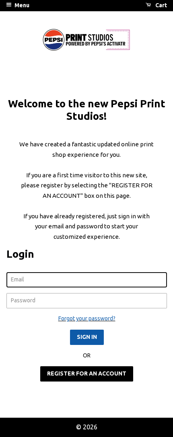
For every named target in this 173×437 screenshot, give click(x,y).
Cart (160, 5)
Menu (21, 5)
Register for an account (86, 373)
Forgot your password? (86, 318)
